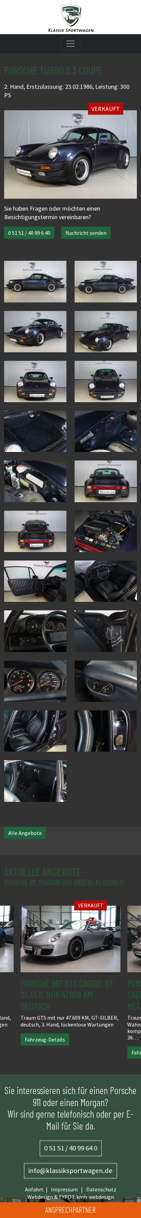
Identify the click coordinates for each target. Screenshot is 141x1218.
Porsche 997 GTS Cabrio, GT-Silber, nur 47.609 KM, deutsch (69, 994)
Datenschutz (101, 1189)
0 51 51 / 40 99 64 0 (70, 1148)
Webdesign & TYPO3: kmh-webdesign (70, 1196)
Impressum (64, 1189)
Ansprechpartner (70, 1209)
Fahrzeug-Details (45, 1039)
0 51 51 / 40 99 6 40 (29, 232)
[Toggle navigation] (70, 44)
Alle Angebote (25, 833)
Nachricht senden (85, 232)
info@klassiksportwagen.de (70, 1170)
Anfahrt (34, 1189)
